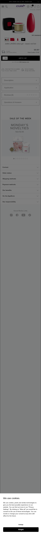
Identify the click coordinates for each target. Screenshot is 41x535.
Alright (21, 529)
